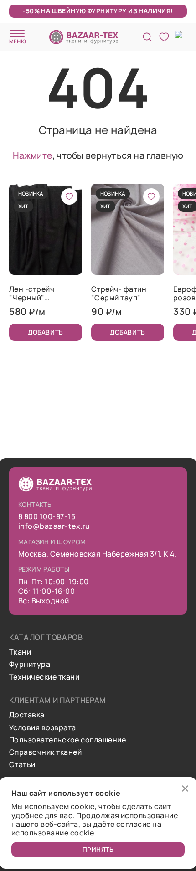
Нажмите (32, 155)
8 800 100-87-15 (46, 516)
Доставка (27, 715)
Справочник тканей (45, 752)
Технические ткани (44, 677)
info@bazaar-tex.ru (54, 526)
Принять (98, 849)
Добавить (45, 332)
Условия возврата (42, 727)
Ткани (20, 652)
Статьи (22, 764)
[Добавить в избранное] (69, 196)
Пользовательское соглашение (67, 740)
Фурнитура (29, 664)
